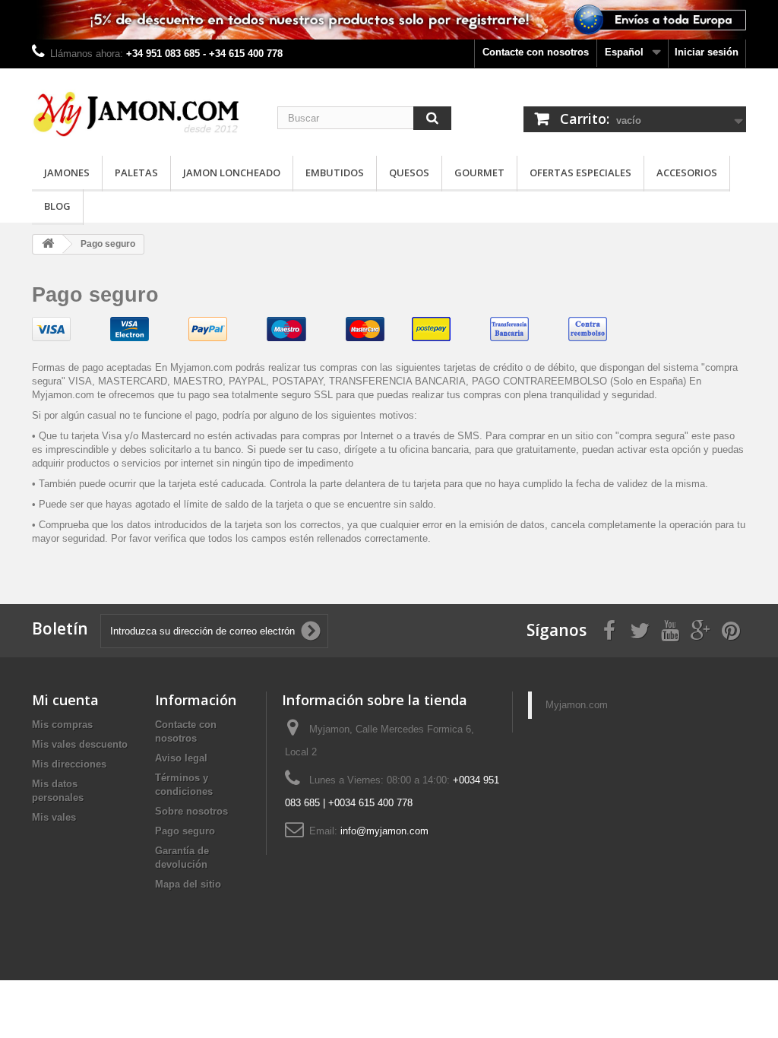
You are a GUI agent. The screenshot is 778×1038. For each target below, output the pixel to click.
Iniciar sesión (706, 52)
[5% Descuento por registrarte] (389, 20)
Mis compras (62, 724)
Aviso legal (181, 758)
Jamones (67, 172)
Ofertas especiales (580, 172)
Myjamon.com (577, 704)
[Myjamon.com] (143, 108)
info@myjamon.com (384, 831)
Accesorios (686, 172)
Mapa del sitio (188, 884)
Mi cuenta (65, 700)
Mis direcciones (69, 764)
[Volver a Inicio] (47, 244)
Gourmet (479, 172)
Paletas (136, 172)
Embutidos (334, 172)
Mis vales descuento (80, 744)
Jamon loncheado (231, 172)
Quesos (409, 172)
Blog (57, 206)
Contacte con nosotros (535, 52)
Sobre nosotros (191, 811)
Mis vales (54, 817)
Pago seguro (185, 831)
